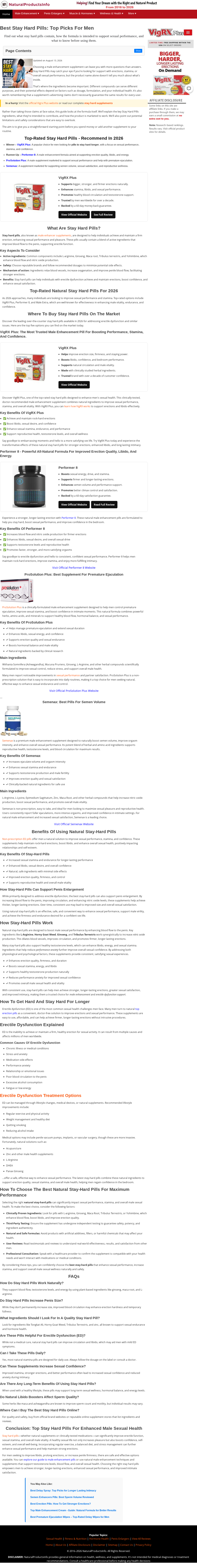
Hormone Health (99, 1538)
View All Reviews (141, 1538)
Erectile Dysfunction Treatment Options (40, 1095)
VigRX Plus (23, 144)
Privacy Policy (143, 1545)
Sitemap (113, 1545)
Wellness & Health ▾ (111, 13)
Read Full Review (104, 504)
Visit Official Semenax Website (74, 824)
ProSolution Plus (16, 160)
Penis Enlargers (120, 1538)
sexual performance (68, 675)
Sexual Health (54, 1538)
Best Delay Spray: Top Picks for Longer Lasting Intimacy (63, 1490)
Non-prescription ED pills (16, 839)
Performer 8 (28, 155)
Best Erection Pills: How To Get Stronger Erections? (60, 1503)
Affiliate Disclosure (79, 1545)
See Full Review (103, 214)
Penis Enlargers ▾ (54, 13)
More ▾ (132, 13)
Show (138, 51)
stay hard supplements (98, 103)
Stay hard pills (10, 1435)
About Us (60, 1545)
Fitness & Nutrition (76, 1538)
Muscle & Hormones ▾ (82, 13)
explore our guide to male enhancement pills (50, 1459)
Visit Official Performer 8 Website (73, 567)
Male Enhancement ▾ (27, 13)
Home (6, 14)
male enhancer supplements (54, 235)
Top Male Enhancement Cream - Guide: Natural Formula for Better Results (73, 1510)
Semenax (11, 166)
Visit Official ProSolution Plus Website (73, 691)
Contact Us (126, 1545)
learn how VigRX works (77, 406)
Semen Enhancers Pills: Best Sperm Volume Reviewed (62, 1497)
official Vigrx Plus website (43, 103)
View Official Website (74, 214)
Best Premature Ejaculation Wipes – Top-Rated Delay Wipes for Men (69, 1517)
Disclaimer (99, 1545)
